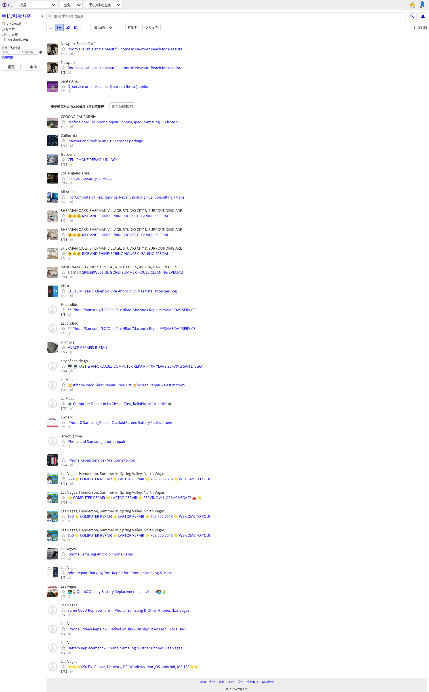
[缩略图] (59, 27)
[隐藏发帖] (71, 54)
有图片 (10, 29)
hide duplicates (17, 39)
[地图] (76, 27)
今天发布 (11, 34)
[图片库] (67, 27)
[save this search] (423, 16)
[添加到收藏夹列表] (63, 49)
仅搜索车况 (13, 24)
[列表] (50, 27)
